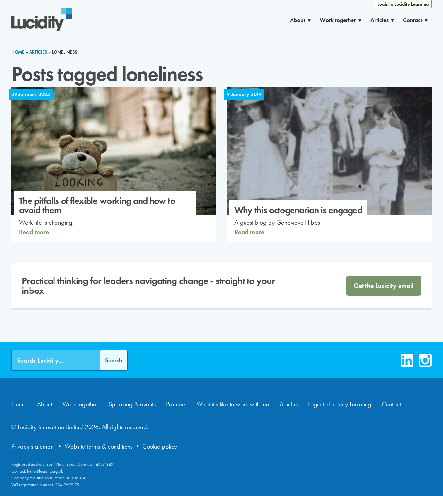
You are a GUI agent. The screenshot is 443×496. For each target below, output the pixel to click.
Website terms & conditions (99, 446)
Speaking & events (132, 404)
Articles (379, 20)
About (297, 20)
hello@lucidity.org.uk (45, 471)
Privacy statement (33, 446)
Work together (338, 20)
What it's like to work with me (233, 404)
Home (19, 404)
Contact (412, 20)
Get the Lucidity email (383, 286)
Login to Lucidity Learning (403, 4)
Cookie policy (159, 446)
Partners (176, 404)
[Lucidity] (41, 20)
